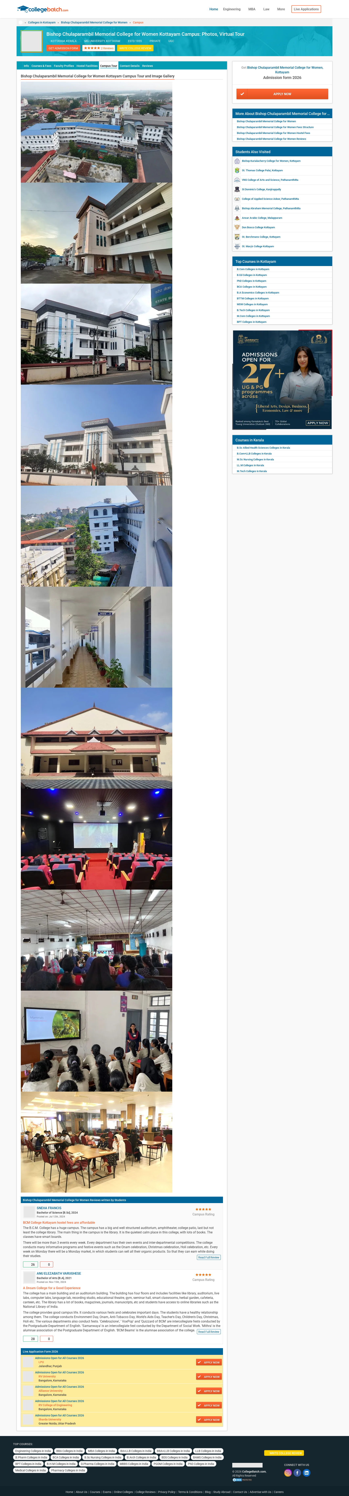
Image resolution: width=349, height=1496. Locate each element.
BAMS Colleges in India (207, 1457)
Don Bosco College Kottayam (258, 227)
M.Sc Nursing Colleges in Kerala (255, 459)
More (281, 9)
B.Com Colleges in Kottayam (253, 269)
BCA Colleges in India (66, 1457)
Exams (107, 1492)
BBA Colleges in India (69, 1451)
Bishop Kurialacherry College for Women (265, 160)
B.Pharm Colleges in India (31, 1457)
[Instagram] (288, 1473)
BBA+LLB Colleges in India (173, 1451)
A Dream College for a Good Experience (52, 1288)
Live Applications (306, 9)
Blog (208, 1492)
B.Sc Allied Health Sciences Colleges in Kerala (263, 447)
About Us (81, 1492)
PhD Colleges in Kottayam (251, 280)
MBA (252, 9)
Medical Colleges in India (30, 1470)
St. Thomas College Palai (256, 170)
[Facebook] (297, 1473)
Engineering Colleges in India (33, 1451)
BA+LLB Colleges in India (135, 1451)
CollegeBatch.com (254, 1471)
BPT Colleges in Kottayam (251, 321)
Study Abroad (221, 1492)
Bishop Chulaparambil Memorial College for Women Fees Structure (275, 127)
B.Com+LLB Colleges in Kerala (254, 453)
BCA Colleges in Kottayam (252, 286)
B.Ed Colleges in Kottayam (252, 275)
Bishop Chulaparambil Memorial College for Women (94, 22)
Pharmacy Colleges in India (68, 1470)
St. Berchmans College (255, 236)
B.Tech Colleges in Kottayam (253, 310)
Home (213, 9)
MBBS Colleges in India (134, 1463)
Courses (95, 1492)
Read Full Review (208, 1257)
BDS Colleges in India (175, 1457)
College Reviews (146, 1492)
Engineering (232, 9)
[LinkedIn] (306, 1473)
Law (266, 9)
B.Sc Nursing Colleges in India (102, 1457)
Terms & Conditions (190, 1492)
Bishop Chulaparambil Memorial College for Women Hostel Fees (273, 133)
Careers (279, 1492)
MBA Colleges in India (101, 1451)
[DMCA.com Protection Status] (242, 1479)
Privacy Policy (167, 1492)
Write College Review (135, 48)
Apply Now (282, 94)
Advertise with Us (260, 1492)
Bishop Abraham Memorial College (262, 208)
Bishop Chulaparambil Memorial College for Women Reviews (62, 1200)
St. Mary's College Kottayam (258, 246)
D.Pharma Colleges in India (97, 1463)
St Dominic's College (253, 189)
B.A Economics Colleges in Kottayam (258, 292)
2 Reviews (107, 48)
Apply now (212, 1362)
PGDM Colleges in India (168, 1463)
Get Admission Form (63, 48)
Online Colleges (123, 1492)
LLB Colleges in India (208, 1451)
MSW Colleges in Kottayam (252, 304)
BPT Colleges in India (28, 1463)
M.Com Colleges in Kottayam (253, 316)
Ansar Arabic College (254, 217)
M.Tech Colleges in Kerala (252, 471)
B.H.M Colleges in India (61, 1463)
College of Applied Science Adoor (261, 198)
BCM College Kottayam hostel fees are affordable (59, 1223)
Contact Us (240, 1492)
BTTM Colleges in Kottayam (253, 298)
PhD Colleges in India (201, 1463)
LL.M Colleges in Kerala (250, 465)
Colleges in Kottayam (42, 22)
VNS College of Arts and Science (261, 179)
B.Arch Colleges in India (141, 1457)
